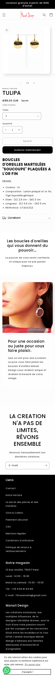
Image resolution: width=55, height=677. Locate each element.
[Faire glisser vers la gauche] (21, 83)
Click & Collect (14, 512)
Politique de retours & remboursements (19, 549)
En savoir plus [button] (32, 664)
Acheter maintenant (27, 150)
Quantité (7, 123)
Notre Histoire (14, 495)
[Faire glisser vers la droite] (34, 83)
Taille (5, 110)
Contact (11, 488)
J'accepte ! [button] (27, 672)
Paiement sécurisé (17, 519)
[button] (3, 14)
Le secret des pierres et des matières (22, 504)
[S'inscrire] (45, 465)
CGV (8, 526)
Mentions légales (16, 533)
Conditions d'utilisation (20, 540)
